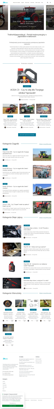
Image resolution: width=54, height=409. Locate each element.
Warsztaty (32, 2)
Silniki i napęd (37, 2)
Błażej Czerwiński (39, 360)
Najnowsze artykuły (16, 2)
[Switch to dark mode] (50, 2)
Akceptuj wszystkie (12, 405)
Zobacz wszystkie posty (45, 144)
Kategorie (5, 379)
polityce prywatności (16, 400)
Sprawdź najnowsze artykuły (27, 134)
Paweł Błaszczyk (38, 362)
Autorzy (37, 356)
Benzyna (4, 390)
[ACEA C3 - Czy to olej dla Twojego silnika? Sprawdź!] (27, 84)
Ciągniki (22, 2)
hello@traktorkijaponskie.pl (8, 374)
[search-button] (47, 2)
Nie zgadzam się (13, 403)
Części (4, 381)
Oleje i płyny (27, 2)
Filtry (42, 2)
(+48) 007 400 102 (7, 373)
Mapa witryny (40, 400)
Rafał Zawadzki (38, 359)
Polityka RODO (27, 400)
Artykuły (21, 356)
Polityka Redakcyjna (34, 400)
